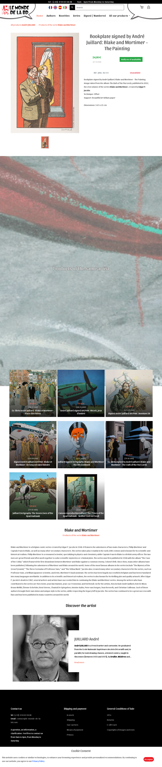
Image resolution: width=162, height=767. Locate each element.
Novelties (64, 15)
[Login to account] (148, 7)
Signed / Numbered (95, 15)
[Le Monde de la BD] (18, 12)
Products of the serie (57, 24)
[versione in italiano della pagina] (65, 7)
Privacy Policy (38, 761)
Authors (51, 15)
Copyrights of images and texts (121, 729)
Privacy (70, 734)
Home (40, 15)
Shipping (71, 719)
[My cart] (142, 7)
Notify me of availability (131, 59)
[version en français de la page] (50, 7)
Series (76, 15)
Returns (110, 719)
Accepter (149, 759)
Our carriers (72, 724)
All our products (118, 15)
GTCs (109, 715)
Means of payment (75, 729)
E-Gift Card (112, 724)
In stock (70, 715)
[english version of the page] (55, 7)
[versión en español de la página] (60, 7)
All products (23, 24)
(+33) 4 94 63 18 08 (62, 2)
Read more (79, 662)
